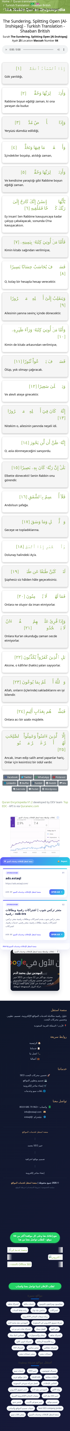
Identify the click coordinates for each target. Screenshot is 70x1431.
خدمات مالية (29, 1304)
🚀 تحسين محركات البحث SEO (35, 1075)
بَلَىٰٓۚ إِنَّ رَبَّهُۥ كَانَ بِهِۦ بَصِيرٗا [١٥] (38, 467)
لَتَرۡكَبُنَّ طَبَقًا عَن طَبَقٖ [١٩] (38, 571)
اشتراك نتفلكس (50, 1347)
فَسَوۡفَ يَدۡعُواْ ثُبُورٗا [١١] (39, 361)
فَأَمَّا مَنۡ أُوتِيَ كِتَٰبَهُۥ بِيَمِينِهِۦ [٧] (39, 242)
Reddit (52, 783)
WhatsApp (43, 777)
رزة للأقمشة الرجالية (45, 1341)
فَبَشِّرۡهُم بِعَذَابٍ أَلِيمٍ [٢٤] (41, 711)
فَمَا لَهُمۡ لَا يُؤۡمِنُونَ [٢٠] (41, 596)
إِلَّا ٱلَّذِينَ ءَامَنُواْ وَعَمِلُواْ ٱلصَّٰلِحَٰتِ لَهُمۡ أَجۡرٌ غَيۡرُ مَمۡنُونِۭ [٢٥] (35, 743)
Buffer (25, 783)
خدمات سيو (18, 1370)
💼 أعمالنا (35, 1059)
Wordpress (50, 789)
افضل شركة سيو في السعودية (26, 1383)
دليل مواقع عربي (20, 1377)
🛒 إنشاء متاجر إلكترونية (35, 1086)
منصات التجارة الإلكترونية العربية (25, 1395)
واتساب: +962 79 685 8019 (33, 1107)
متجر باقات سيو (17, 1414)
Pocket (34, 789)
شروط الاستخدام (33, 1187)
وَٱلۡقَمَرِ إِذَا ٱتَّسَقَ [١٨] (40, 546)
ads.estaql (13, 878)
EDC (4, 806)
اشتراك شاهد (13, 1304)
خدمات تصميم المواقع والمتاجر (20, 1408)
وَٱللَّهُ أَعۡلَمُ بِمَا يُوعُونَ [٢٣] (39, 682)
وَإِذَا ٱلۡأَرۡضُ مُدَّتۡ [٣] (40, 122)
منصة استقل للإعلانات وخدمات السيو (27, 892)
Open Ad (57, 892)
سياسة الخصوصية (47, 1187)
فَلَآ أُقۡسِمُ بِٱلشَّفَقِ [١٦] (42, 496)
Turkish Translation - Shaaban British (28, 5)
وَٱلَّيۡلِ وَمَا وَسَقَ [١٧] (43, 521)
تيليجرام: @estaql (33, 1117)
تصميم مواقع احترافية (35, 1159)
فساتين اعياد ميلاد (16, 1335)
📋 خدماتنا (35, 1048)
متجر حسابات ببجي (27, 1354)
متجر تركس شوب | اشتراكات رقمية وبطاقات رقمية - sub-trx (33, 912)
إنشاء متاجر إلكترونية (35, 1173)
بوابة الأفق (56, 1389)
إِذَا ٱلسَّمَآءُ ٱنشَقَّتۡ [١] (40, 68)
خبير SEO (32, 1370)
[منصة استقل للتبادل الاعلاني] (35, 836)
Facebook (12, 777)
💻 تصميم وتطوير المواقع (35, 1080)
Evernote (20, 789)
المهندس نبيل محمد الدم (18, 1322)
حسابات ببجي (45, 1354)
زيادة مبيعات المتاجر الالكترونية (35, 1316)
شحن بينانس (33, 1347)
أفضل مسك (40, 1329)
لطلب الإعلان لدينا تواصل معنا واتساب (35, 1286)
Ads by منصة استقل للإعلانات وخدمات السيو (19, 946)
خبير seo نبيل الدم (50, 1395)
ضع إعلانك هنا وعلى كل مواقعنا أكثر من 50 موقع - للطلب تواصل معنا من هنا (35, 1237)
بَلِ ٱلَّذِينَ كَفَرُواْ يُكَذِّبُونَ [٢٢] (39, 657)
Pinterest (60, 777)
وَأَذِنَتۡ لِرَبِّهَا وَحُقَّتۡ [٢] (43, 93)
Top (65, 802)
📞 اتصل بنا (35, 1053)
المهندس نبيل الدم (39, 1389)
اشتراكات (54, 1310)
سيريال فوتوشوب (49, 1370)
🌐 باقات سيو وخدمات (35, 1091)
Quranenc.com (30, 806)
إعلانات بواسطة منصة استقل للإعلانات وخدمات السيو (37, 817)
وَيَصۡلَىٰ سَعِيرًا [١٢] (47, 386)
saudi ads (36, 1377)
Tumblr (38, 783)
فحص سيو (17, 1402)
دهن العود (54, 1329)
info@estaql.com (33, 1112)
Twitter (27, 777)
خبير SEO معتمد (35, 1145)
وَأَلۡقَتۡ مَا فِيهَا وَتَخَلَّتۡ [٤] (38, 147)
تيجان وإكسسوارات (37, 1335)
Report (64, 861)
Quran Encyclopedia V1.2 (17, 802)
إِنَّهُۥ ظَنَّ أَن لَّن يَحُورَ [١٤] (43, 442)
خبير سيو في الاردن (34, 1402)
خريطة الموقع (21, 1187)
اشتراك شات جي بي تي (21, 1329)
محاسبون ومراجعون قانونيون (50, 1304)
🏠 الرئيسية (35, 1043)
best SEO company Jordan (50, 1408)
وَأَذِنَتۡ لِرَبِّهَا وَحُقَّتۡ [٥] (43, 172)
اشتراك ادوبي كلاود (24, 1341)
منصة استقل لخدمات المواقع (35, 1132)
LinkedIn (11, 783)
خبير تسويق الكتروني (18, 1389)
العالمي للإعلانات (50, 1383)
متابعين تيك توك (38, 1310)
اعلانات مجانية (51, 1377)
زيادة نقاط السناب (19, 1310)
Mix (64, 783)
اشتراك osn (18, 1347)
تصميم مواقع (52, 1402)
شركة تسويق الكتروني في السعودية (47, 1322)
